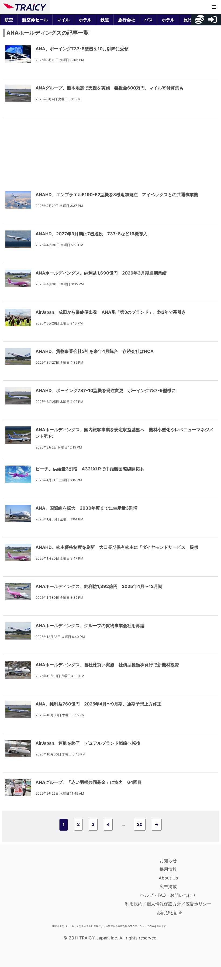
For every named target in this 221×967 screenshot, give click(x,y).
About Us (168, 878)
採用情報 (168, 869)
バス (148, 19)
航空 (9, 19)
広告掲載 (168, 886)
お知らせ (168, 860)
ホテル (85, 19)
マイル (63, 19)
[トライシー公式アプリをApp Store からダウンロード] (34, 889)
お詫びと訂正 (170, 912)
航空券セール (35, 19)
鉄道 (105, 19)
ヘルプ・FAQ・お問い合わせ (168, 895)
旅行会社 (126, 19)
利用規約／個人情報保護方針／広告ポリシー (168, 903)
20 (140, 824)
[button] (214, 7)
